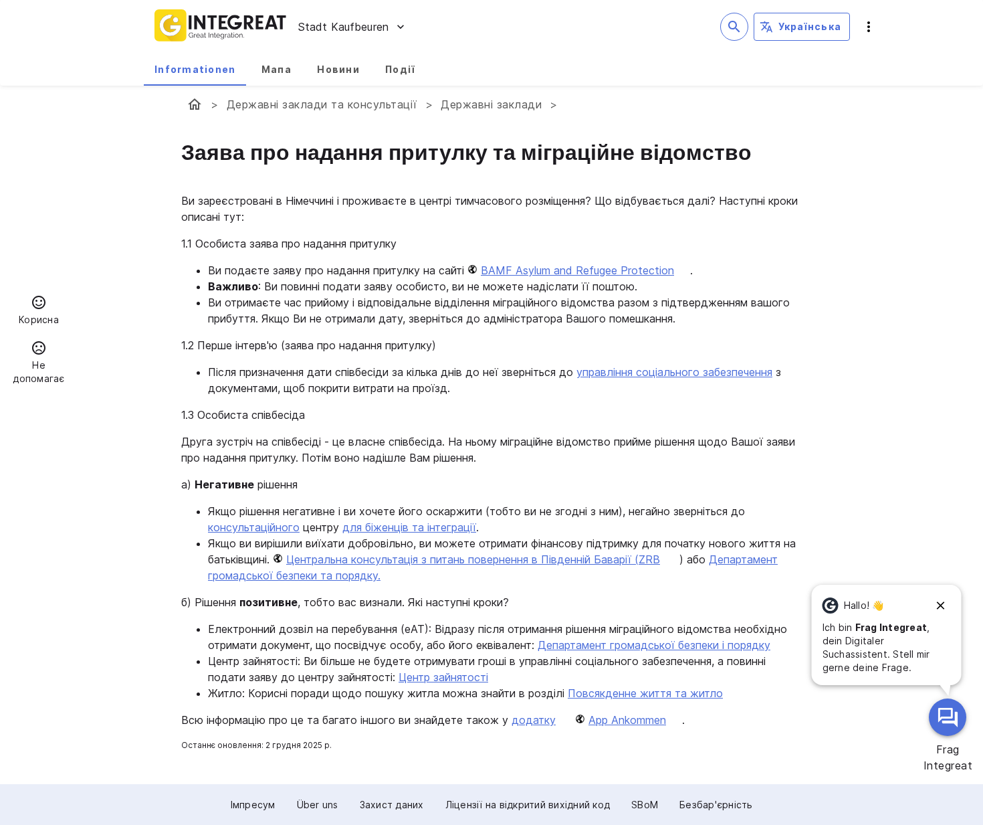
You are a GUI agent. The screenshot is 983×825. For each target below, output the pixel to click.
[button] (38, 312)
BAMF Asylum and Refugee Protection (577, 270)
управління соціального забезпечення (674, 372)
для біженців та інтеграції (409, 527)
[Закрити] (941, 605)
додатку (534, 720)
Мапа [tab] (276, 69)
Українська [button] (810, 26)
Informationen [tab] (194, 69)
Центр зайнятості (443, 677)
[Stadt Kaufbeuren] (194, 104)
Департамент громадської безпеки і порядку (654, 645)
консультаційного (254, 527)
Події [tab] (400, 69)
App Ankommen (627, 720)
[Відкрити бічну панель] (868, 26)
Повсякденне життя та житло (645, 693)
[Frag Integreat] (947, 717)
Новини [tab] (338, 69)
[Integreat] (220, 26)
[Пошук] (734, 27)
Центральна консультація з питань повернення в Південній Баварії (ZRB (473, 559)
